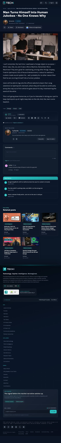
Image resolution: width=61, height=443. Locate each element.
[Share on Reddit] (35, 118)
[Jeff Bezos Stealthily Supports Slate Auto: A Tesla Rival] (12, 241)
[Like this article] (4, 27)
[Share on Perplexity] (32, 118)
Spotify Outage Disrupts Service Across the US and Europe (30, 252)
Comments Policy (45, 431)
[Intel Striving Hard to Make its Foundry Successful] (30, 217)
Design (9, 108)
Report (17, 169)
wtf (20, 108)
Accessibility (21, 433)
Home (4, 8)
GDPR (26, 433)
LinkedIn (9, 118)
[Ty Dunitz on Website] (16, 139)
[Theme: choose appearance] (42, 2)
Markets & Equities (28, 224)
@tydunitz (14, 132)
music (15, 108)
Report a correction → (18, 122)
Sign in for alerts (51, 139)
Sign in (52, 2)
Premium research (9, 401)
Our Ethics (54, 299)
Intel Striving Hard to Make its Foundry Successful (29, 228)
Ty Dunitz (11, 21)
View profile (41, 139)
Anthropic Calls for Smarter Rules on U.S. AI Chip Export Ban (11, 228)
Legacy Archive (11, 8)
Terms (27, 431)
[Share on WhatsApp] (38, 118)
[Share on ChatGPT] (28, 118)
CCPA (52, 431)
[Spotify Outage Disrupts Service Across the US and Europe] (30, 241)
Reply (11, 169)
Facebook (22, 118)
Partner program (19, 401)
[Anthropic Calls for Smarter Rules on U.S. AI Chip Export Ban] (12, 217)
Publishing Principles (44, 299)
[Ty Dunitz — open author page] (5, 22)
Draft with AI (21, 114)
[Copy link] (42, 118)
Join (54, 411)
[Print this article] (48, 118)
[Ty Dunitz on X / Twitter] (13, 139)
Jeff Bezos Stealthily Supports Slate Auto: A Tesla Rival (10, 252)
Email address (7, 408)
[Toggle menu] (56, 2)
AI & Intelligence (8, 224)
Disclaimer (37, 431)
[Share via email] (45, 118)
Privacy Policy (21, 431)
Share (11, 27)
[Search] (45, 2)
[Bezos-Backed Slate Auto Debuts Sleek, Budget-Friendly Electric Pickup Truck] (49, 217)
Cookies (32, 431)
